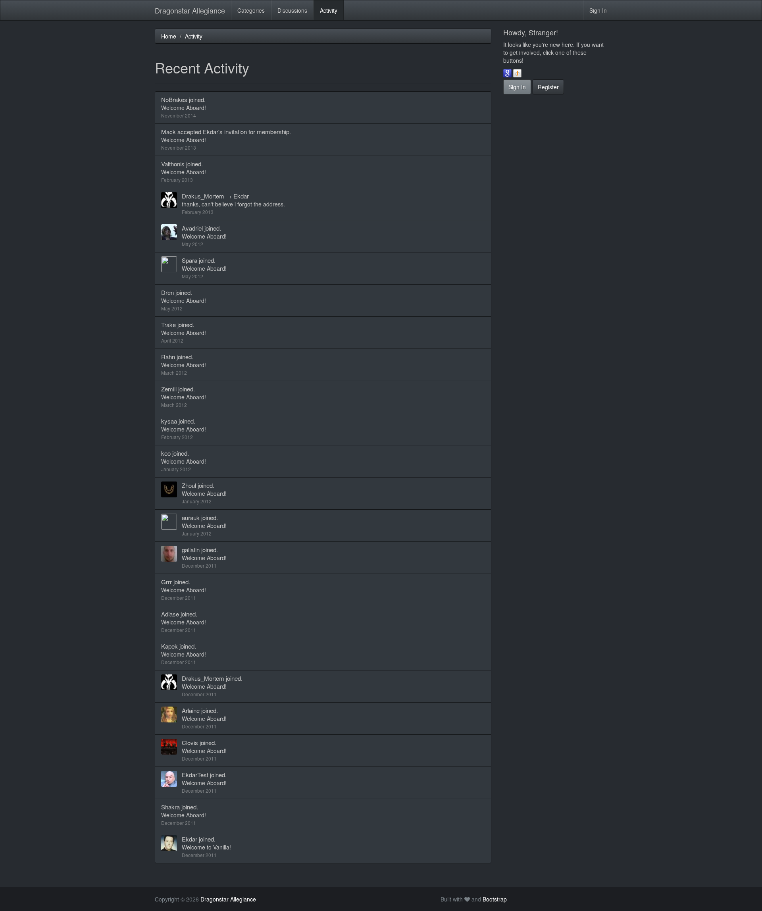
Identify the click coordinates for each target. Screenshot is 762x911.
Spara (189, 260)
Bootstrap (495, 899)
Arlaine (191, 710)
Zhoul (189, 485)
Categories (251, 10)
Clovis (190, 742)
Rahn (168, 356)
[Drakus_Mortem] (171, 200)
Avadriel (192, 228)
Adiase (170, 614)
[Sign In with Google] (507, 72)
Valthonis (173, 164)
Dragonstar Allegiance (190, 10)
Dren (167, 292)
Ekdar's (213, 131)
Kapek (169, 646)
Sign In (598, 10)
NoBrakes (174, 99)
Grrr (166, 582)
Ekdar (241, 196)
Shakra (170, 807)
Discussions (292, 10)
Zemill (169, 389)
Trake (168, 324)
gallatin (191, 549)
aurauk (191, 517)
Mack (168, 131)
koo (166, 453)
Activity (328, 10)
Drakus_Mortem (203, 196)
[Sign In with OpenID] (517, 72)
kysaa (169, 421)
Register (548, 87)
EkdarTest (195, 774)
